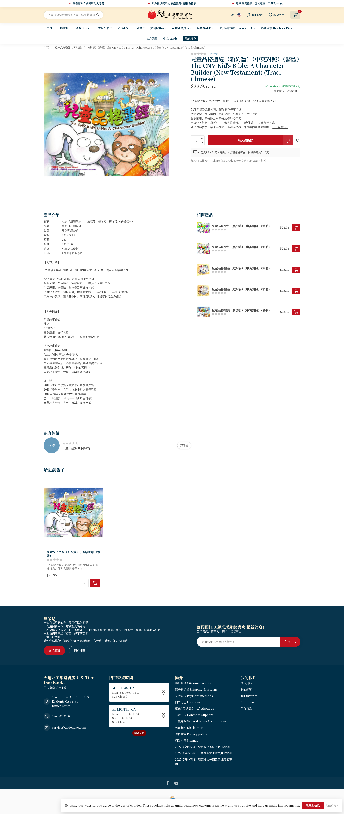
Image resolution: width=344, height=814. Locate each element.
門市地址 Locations (188, 702)
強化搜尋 (190, 38)
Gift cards (170, 38)
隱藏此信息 (313, 805)
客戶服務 (151, 38)
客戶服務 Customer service (193, 683)
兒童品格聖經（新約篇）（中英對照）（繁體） (73, 553)
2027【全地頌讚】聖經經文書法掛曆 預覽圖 (202, 747)
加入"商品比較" (199, 160)
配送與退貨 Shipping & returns (196, 689)
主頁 (49, 28)
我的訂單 (246, 689)
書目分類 (103, 28)
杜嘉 (64, 221)
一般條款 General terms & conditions (201, 721)
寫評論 (184, 445)
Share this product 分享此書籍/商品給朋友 (238, 160)
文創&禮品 (157, 28)
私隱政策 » (332, 805)
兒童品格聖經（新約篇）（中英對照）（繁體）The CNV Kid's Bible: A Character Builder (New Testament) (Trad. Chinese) (130, 47)
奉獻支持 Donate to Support (194, 715)
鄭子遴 (113, 221)
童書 (139, 28)
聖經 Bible (83, 28)
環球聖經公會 (70, 230)
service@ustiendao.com (69, 727)
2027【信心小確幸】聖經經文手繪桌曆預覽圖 (203, 753)
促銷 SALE (204, 28)
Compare (247, 702)
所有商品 (246, 708)
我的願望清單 (249, 696)
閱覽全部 (139, 733)
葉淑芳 (91, 221)
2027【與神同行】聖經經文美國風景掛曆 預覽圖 (203, 761)
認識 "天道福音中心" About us (194, 708)
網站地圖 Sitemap (186, 740)
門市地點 (79, 650)
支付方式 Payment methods (194, 696)
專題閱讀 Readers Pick (276, 28)
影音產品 (123, 28)
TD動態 (63, 28)
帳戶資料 (246, 683)
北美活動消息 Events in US (237, 28)
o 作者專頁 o (180, 28)
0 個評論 (213, 54)
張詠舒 (102, 221)
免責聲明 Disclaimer (189, 728)
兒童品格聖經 (70, 249)
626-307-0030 (61, 716)
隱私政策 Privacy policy (191, 734)
